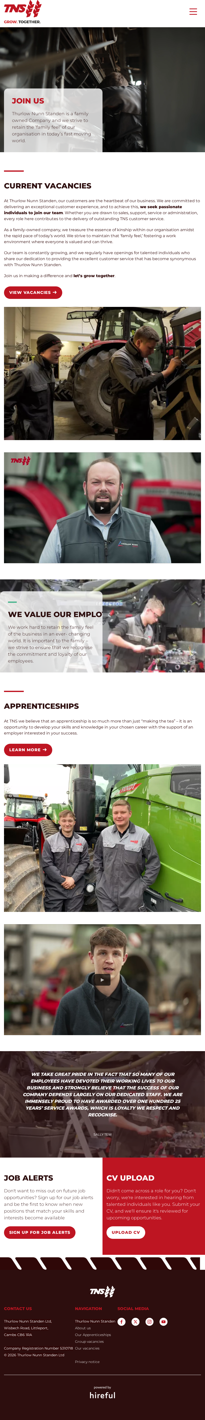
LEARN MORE (25, 749)
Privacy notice (87, 1362)
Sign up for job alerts (39, 1232)
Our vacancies (87, 1348)
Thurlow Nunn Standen (95, 1321)
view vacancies (30, 292)
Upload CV (126, 1232)
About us (83, 1328)
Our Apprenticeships (93, 1335)
